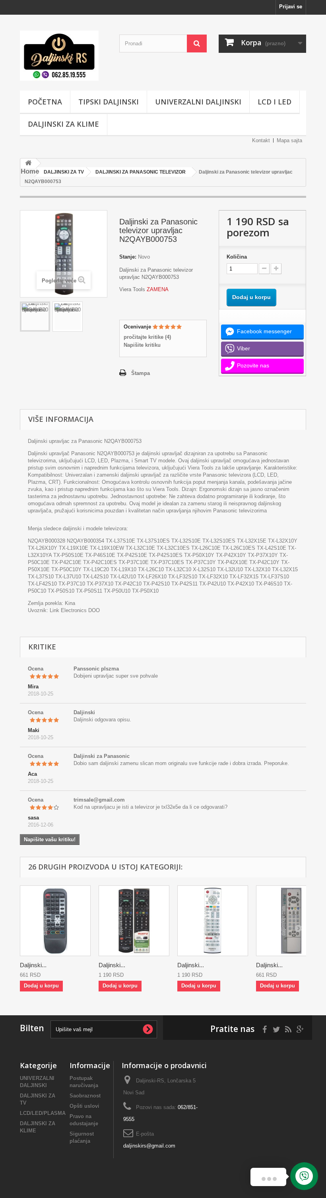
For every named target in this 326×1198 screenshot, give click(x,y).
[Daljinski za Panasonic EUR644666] (55, 920)
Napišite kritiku (142, 345)
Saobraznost (85, 1096)
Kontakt (261, 140)
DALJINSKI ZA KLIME (63, 124)
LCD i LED (274, 101)
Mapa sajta (289, 140)
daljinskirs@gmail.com (149, 1146)
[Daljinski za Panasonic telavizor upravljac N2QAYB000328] (35, 316)
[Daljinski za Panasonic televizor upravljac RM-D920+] (134, 920)
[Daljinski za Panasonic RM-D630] (212, 920)
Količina (237, 257)
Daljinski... (33, 965)
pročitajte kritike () (147, 337)
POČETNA (45, 101)
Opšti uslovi (84, 1106)
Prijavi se (290, 7)
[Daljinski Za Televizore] (63, 56)
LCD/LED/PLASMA (43, 1113)
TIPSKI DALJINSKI (108, 101)
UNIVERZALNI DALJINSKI (198, 101)
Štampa (140, 373)
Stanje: (127, 257)
